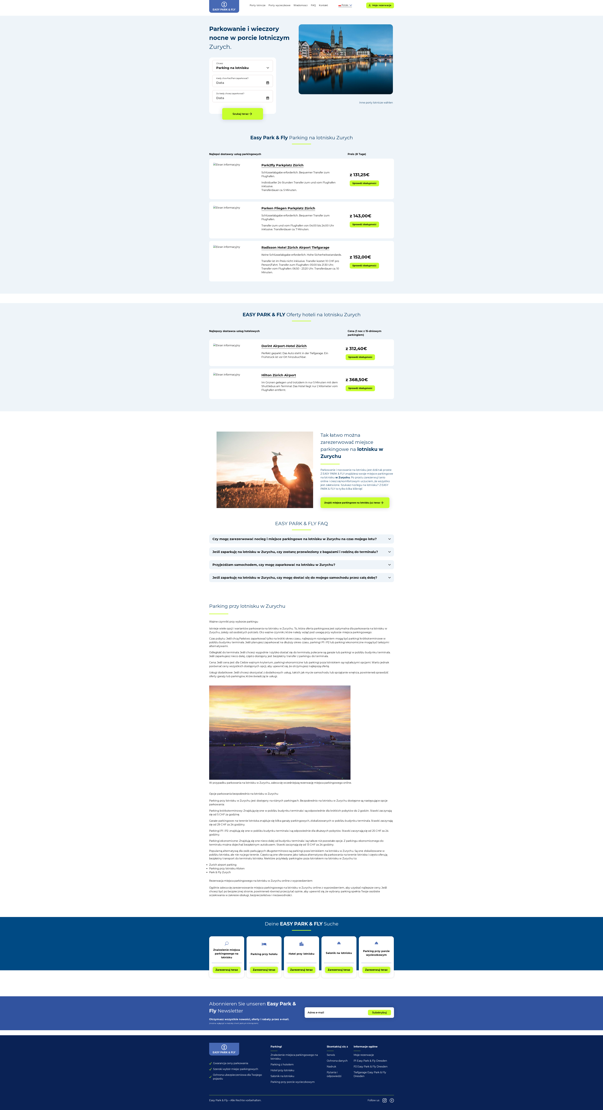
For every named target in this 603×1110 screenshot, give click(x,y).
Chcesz (219, 63)
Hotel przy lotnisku (282, 1070)
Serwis (331, 1054)
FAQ (313, 5)
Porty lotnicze (258, 5)
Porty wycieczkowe (279, 5)
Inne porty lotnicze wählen (376, 102)
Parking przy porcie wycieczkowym (293, 1081)
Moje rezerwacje (364, 1054)
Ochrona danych (337, 1060)
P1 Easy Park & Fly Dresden (370, 1060)
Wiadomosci (300, 5)
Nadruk (331, 1066)
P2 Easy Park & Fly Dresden (371, 1066)
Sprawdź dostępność (364, 183)
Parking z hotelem (282, 1064)
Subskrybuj (379, 1012)
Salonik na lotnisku (282, 1076)
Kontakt (323, 5)
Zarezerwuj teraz (226, 969)
